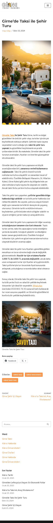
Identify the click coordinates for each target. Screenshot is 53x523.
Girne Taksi (7, 438)
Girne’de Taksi (8, 135)
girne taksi (17, 375)
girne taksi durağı (33, 375)
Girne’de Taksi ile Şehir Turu (14, 497)
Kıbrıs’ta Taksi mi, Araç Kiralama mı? (18, 490)
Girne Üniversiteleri (11, 462)
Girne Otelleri (8, 452)
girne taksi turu (10, 380)
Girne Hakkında (9, 457)
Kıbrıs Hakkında (9, 443)
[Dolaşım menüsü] (48, 5)
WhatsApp (37, 285)
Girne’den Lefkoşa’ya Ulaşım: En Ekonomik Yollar (23, 482)
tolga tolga (6, 31)
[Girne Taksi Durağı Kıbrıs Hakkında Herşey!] (11, 5)
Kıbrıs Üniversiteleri (11, 448)
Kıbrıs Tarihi (7, 475)
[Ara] (48, 424)
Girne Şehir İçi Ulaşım (11, 505)
